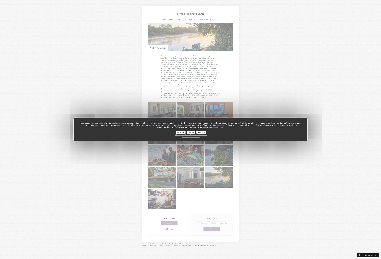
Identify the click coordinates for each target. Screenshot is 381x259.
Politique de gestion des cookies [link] (191, 137)
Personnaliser (201, 132)
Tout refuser (191, 132)
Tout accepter (180, 132)
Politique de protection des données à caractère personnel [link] (191, 135)
